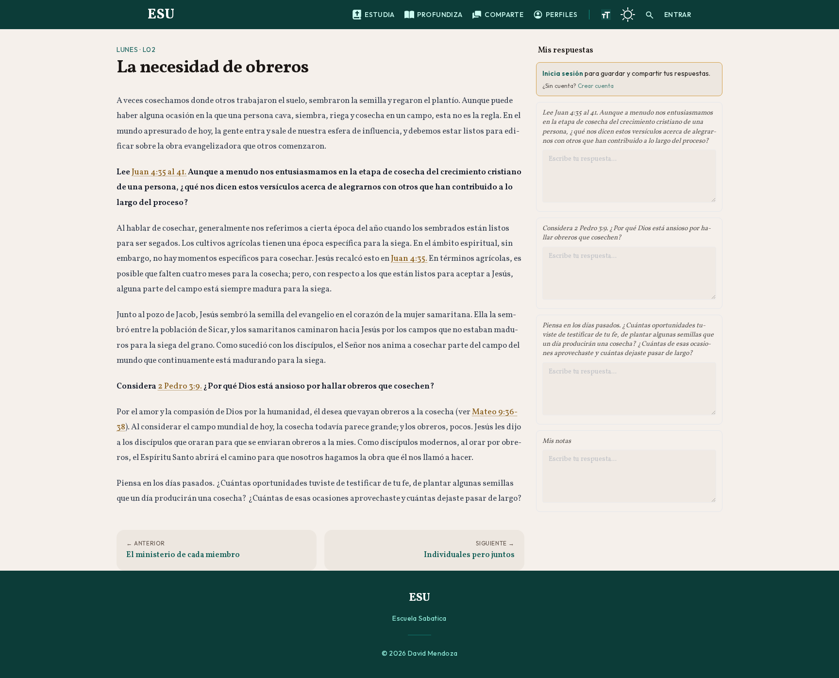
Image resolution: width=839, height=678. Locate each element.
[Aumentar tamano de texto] (606, 14)
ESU (161, 14)
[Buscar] (649, 14)
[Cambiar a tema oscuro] (628, 14)
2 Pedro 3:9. (180, 386)
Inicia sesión (562, 73)
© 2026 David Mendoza (420, 653)
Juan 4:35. (409, 258)
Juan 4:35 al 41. (159, 172)
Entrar (677, 14)
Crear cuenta (596, 85)
